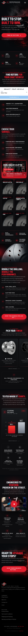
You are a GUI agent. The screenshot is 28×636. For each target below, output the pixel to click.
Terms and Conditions (7, 614)
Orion (3, 605)
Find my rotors (13, 35)
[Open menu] (25, 2)
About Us (4, 599)
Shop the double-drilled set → (14, 316)
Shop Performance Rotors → (14, 568)
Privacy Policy (5, 611)
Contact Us (4, 602)
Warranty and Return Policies (9, 619)
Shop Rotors (5, 597)
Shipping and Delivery (7, 616)
